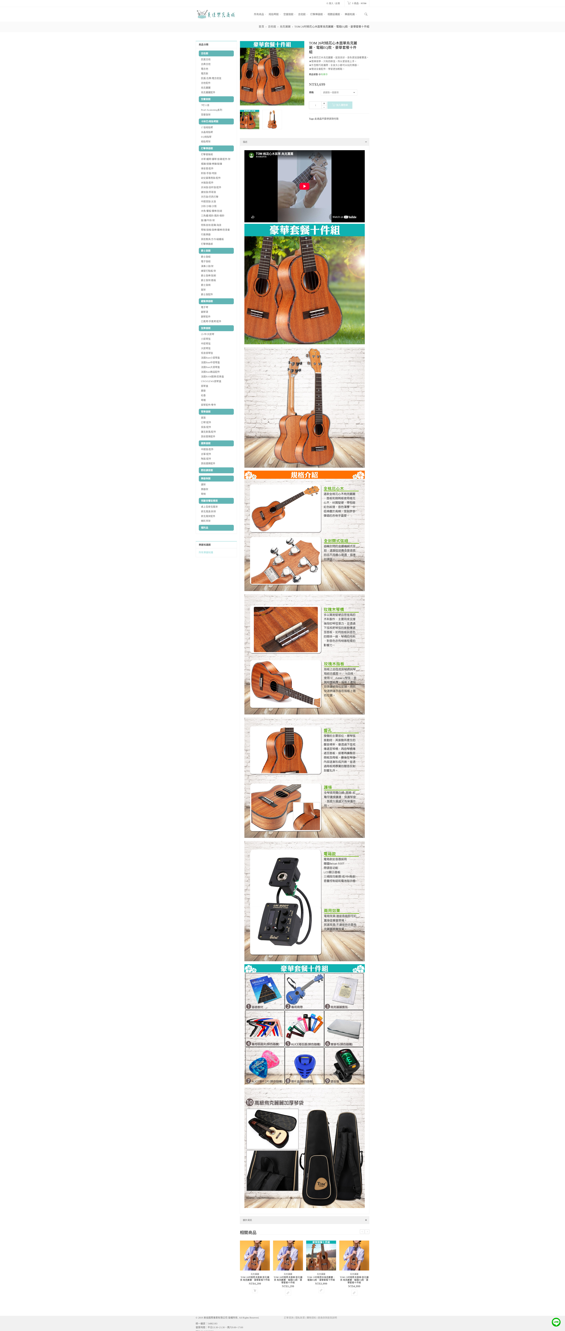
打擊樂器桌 (207, 244)
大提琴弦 (206, 348)
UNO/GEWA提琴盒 (211, 381)
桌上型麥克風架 (209, 507)
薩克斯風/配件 (208, 432)
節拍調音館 (207, 470)
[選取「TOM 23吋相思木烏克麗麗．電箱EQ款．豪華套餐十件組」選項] (321, 1312)
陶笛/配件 (206, 459)
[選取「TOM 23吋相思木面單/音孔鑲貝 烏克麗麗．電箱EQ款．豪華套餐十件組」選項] (354, 1315)
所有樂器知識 (206, 552)
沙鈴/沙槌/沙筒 (209, 206)
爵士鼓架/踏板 (208, 280)
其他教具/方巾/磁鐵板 (212, 239)
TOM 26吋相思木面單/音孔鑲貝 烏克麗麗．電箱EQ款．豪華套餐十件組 (288, 1302)
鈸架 (203, 289)
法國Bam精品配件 (210, 372)
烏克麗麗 (285, 26)
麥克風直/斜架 (208, 511)
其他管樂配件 (208, 436)
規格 (311, 92)
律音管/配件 (207, 168)
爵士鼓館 (206, 250)
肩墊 (203, 390)
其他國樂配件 (208, 463)
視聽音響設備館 (209, 500)
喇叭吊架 (206, 521)
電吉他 (204, 69)
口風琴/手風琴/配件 (211, 321)
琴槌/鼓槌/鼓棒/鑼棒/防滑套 (215, 230)
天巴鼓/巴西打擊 (209, 197)
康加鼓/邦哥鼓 (208, 192)
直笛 (203, 417)
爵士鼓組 (206, 256)
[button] (255, 1312)
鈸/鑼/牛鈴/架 (208, 220)
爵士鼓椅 (206, 285)
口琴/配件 (206, 422)
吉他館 (272, 26)
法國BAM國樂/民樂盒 (212, 376)
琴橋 (203, 400)
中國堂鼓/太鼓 (208, 201)
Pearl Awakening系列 (211, 110)
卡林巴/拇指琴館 (209, 121)
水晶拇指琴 (207, 132)
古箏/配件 (206, 454)
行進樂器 (206, 234)
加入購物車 (342, 105)
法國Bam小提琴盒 (210, 357)
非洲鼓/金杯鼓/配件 (211, 187)
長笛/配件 (206, 427)
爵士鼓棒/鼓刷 (208, 275)
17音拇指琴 (207, 127)
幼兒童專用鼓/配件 (211, 178)
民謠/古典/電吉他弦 (211, 78)
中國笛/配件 (207, 449)
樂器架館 (206, 478)
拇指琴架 (206, 141)
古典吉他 (206, 64)
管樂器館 (206, 411)
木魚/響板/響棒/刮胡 (211, 211)
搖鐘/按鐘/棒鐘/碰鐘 (211, 164)
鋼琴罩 (204, 312)
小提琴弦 (206, 339)
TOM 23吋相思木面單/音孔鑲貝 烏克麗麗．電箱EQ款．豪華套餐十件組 (354, 1302)
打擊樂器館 (207, 148)
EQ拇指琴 (206, 137)
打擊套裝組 (207, 154)
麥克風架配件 (208, 516)
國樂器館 (206, 443)
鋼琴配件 (206, 316)
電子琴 (204, 307)
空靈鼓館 (206, 99)
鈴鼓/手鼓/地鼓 (209, 173)
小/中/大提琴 (207, 334)
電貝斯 (204, 73)
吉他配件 (206, 83)
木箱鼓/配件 (207, 182)
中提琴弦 (206, 343)
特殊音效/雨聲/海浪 (211, 225)
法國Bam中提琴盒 (210, 362)
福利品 (204, 527)
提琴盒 (204, 386)
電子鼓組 (206, 261)
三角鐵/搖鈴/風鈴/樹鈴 (212, 215)
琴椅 (203, 494)
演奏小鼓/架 (207, 266)
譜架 (203, 484)
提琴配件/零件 (208, 405)
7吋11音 (205, 105)
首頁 (261, 26)
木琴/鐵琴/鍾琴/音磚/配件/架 (215, 159)
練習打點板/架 (208, 271)
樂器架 (204, 489)
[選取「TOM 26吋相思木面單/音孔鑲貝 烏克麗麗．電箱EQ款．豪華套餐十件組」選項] (288, 1315)
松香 (203, 395)
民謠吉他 (206, 59)
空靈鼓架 (206, 114)
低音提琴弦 (207, 353)
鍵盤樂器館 (207, 301)
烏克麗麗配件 (208, 92)
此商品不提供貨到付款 (327, 119)
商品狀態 (313, 74)
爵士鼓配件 (207, 294)
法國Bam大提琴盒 (210, 367)
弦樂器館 (206, 328)
